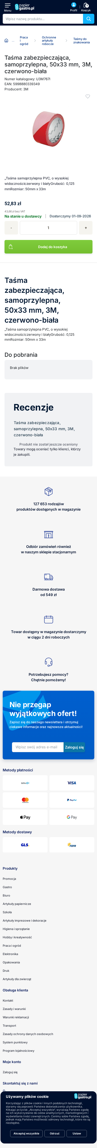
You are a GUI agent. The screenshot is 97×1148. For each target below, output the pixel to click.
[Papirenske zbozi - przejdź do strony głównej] (25, 7)
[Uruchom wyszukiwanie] (88, 19)
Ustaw (77, 1133)
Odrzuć (55, 1133)
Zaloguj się (10, 1072)
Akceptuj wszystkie (26, 1133)
